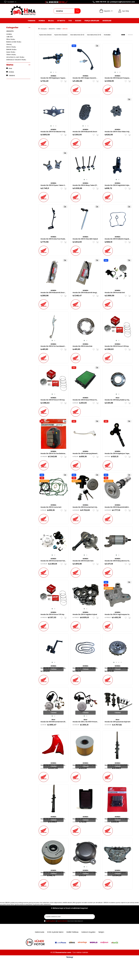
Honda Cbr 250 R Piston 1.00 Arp (52, 614)
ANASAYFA (10, 31)
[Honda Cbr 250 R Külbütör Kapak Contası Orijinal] (117, 219)
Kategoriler (12, 27)
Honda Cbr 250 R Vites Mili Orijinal (85, 239)
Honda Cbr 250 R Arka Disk (82, 346)
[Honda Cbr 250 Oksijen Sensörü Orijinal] (85, 58)
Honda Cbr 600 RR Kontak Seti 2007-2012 (53, 722)
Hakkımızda (39, 932)
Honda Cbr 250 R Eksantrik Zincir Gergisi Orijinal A (53, 293)
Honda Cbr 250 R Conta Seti (51, 507)
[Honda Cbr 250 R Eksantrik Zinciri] (85, 112)
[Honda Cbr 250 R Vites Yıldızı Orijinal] (117, 112)
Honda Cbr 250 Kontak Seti (115, 293)
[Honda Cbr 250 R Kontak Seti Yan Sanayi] (53, 541)
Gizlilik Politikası (72, 932)
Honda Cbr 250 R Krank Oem (83, 561)
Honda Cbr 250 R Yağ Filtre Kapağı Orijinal (85, 872)
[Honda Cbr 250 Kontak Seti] (117, 273)
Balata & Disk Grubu (13, 42)
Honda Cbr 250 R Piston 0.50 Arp (53, 400)
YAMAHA (12, 75)
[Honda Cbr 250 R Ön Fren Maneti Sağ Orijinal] (53, 327)
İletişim (101, 932)
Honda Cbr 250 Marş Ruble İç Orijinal (117, 400)
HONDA (9, 34)
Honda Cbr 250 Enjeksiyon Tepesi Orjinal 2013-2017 (53, 78)
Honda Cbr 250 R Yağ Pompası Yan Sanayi (117, 614)
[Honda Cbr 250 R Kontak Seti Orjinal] (85, 487)
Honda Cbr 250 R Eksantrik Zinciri (85, 132)
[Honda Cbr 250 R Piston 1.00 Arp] (53, 595)
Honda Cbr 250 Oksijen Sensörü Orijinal (85, 78)
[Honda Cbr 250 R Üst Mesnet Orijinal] (53, 112)
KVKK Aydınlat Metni (55, 932)
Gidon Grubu (11, 54)
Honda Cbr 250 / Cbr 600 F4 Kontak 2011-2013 (85, 722)
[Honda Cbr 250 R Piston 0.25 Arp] (117, 327)
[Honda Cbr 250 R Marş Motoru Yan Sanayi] (117, 541)
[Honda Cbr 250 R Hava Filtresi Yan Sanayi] (85, 380)
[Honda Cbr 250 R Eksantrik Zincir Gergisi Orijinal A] (53, 273)
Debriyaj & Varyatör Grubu (16, 59)
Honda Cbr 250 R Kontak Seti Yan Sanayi (53, 561)
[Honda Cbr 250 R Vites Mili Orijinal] (85, 219)
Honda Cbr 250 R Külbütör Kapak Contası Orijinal (117, 239)
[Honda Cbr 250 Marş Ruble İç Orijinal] (117, 380)
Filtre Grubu (10, 39)
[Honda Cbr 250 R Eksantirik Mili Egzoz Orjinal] (117, 487)
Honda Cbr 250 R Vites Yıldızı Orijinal (117, 132)
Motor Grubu (11, 47)
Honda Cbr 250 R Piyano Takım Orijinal (53, 185)
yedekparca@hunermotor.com (122, 2)
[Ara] (77, 10)
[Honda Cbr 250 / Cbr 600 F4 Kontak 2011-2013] (85, 702)
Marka (9, 64)
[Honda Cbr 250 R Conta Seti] (53, 487)
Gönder (91, 917)
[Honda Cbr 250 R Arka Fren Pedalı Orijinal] (53, 219)
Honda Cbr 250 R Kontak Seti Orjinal (85, 507)
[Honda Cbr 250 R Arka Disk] (85, 327)
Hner (10, 68)
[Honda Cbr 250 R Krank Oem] (85, 541)
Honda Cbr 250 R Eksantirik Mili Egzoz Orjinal (117, 507)
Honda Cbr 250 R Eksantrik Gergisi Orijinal (85, 293)
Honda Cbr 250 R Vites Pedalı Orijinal (53, 668)
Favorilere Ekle (62, 81)
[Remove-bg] (36, 943)
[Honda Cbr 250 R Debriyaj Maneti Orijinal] (85, 434)
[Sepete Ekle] (64, 81)
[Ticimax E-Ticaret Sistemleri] (69, 957)
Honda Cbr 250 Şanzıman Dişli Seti (117, 722)
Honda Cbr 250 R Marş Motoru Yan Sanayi (117, 561)
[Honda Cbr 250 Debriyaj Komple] (117, 648)
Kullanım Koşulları (88, 932)
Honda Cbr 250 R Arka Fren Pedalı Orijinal (53, 239)
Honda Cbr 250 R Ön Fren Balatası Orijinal (53, 453)
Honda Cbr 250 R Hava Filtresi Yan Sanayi (85, 400)
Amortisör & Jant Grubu (15, 57)
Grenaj (8, 44)
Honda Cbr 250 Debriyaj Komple (117, 668)
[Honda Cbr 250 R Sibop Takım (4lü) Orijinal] (85, 166)
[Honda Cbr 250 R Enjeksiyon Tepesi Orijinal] (117, 434)
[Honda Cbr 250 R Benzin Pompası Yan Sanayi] (117, 58)
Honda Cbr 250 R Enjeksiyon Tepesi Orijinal (117, 453)
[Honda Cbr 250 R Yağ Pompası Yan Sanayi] (117, 595)
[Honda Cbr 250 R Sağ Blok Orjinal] (85, 595)
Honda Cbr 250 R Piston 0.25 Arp (117, 346)
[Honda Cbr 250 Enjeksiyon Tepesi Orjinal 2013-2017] (53, 58)
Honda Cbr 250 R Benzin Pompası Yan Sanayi (117, 78)
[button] (51, 72)
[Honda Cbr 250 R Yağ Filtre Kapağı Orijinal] (85, 853)
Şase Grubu (10, 52)
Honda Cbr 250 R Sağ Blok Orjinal (85, 614)
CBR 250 (9, 36)
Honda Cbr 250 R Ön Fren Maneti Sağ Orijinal (53, 346)
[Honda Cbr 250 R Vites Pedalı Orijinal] (53, 648)
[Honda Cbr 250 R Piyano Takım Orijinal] (53, 166)
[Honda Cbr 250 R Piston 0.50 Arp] (53, 380)
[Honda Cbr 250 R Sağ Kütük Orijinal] (117, 166)
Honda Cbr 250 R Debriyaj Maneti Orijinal (85, 453)
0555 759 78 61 (101, 2)
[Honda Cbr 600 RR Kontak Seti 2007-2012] (53, 702)
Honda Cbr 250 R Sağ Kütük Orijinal (117, 185)
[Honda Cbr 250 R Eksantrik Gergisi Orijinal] (85, 273)
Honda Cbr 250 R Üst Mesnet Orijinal (53, 132)
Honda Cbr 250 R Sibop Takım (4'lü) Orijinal (85, 185)
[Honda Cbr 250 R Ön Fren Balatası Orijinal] (53, 434)
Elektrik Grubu (11, 49)
